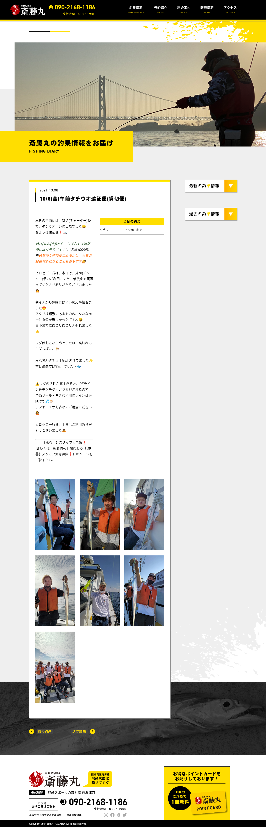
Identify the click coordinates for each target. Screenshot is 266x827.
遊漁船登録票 (73, 815)
